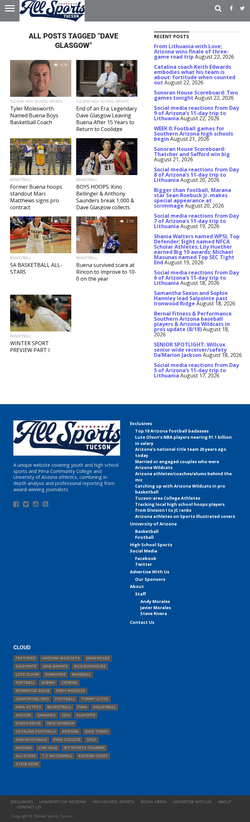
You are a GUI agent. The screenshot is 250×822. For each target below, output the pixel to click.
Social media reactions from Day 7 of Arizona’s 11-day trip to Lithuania (196, 221)
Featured (26, 658)
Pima (82, 707)
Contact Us (142, 622)
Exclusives (141, 423)
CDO (66, 715)
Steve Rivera (153, 613)
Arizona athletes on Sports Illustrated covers (185, 516)
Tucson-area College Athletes (167, 498)
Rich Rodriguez (90, 666)
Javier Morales (155, 607)
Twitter (143, 564)
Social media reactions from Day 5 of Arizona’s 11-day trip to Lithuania (196, 370)
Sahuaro (46, 715)
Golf (91, 740)
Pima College (66, 740)
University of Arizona (153, 524)
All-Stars (26, 756)
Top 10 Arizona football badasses (172, 431)
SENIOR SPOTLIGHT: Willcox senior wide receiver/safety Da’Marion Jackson (190, 350)
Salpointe (26, 666)
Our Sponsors (150, 579)
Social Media (143, 551)
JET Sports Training (84, 748)
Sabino (48, 683)
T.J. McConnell (57, 756)
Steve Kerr (27, 764)
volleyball (104, 707)
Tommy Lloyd (94, 699)
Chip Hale (47, 748)
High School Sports (151, 545)
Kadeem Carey (93, 756)
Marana (24, 748)
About (137, 586)
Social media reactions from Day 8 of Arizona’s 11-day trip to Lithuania (196, 174)
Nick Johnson (60, 723)
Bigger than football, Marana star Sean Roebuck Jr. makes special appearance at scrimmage (192, 197)
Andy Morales (155, 601)
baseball (81, 674)
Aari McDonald (31, 740)
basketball (59, 707)
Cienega (69, 683)
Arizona (70, 731)
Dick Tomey (96, 731)
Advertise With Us (149, 572)
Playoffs (85, 715)
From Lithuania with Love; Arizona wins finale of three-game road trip (191, 51)
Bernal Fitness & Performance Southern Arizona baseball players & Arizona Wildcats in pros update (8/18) (193, 321)
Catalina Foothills (36, 731)
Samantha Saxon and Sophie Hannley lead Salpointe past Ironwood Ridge (191, 298)
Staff (140, 594)
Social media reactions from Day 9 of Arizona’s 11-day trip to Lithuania (196, 113)
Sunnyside (55, 674)
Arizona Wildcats (61, 658)
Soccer (23, 715)
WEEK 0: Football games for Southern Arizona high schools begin (193, 133)
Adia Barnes (55, 666)
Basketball (147, 531)
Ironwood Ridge (33, 691)
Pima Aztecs (28, 707)
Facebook (145, 558)
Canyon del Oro (32, 699)
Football (144, 537)
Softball (25, 683)
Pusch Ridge (28, 723)
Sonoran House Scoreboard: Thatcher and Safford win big (192, 151)
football (65, 699)
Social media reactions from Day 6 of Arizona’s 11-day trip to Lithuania (196, 277)
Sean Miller (98, 658)
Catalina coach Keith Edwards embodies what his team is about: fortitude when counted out (194, 74)
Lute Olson (27, 674)
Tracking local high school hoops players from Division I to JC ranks (180, 507)
